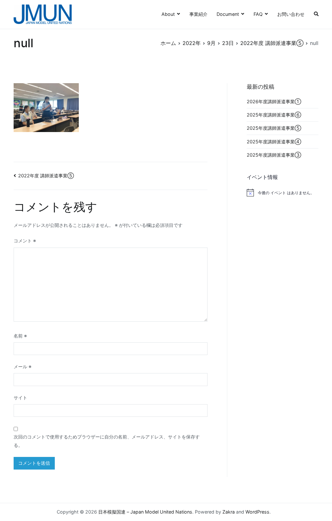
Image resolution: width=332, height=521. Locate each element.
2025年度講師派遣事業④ (274, 141)
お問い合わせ (290, 14)
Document (228, 14)
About (168, 14)
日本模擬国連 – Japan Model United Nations (145, 512)
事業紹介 (198, 14)
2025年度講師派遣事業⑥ (274, 114)
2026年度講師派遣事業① (274, 101)
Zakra (228, 512)
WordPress (257, 512)
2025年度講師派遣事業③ (274, 155)
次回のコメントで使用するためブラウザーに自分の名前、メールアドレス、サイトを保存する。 (107, 441)
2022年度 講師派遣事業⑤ (46, 175)
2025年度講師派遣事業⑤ (274, 128)
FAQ (258, 14)
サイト (20, 397)
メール (22, 366)
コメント (25, 240)
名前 (20, 335)
